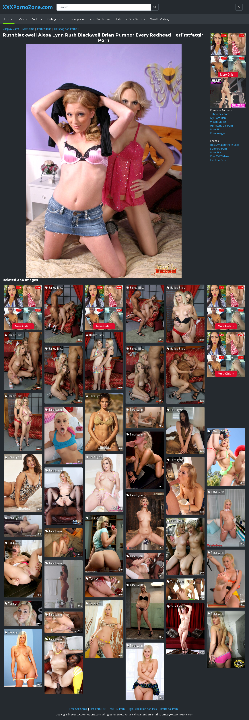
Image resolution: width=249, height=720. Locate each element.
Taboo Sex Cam (219, 114)
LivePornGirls (218, 160)
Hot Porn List (98, 709)
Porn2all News (100, 19)
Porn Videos (44, 28)
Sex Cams (28, 28)
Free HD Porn (116, 709)
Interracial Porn (169, 709)
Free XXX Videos (219, 156)
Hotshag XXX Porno (65, 28)
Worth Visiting (160, 19)
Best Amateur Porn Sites (224, 144)
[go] (155, 7)
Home (8, 19)
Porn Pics (215, 152)
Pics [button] (22, 19)
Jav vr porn (76, 19)
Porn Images (217, 133)
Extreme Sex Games (130, 19)
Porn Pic (215, 129)
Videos (37, 19)
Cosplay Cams (11, 28)
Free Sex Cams (78, 709)
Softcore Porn (218, 148)
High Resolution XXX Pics (142, 709)
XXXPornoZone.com (28, 7)
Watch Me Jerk (218, 121)
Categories (55, 19)
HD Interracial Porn (221, 125)
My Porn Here (218, 118)
